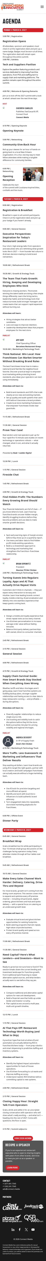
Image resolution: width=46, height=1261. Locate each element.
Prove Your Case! (13, 430)
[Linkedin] (13, 1230)
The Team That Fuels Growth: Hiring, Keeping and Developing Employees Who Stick (22, 282)
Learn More (12, 1167)
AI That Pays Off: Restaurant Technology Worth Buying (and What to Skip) (21, 1031)
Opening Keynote (13, 130)
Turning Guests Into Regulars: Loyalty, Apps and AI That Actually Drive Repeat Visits (21, 581)
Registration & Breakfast (17, 210)
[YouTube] (33, 1230)
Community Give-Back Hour (19, 144)
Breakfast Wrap (12, 841)
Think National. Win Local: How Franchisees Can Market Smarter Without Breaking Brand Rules (22, 357)
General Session (12, 653)
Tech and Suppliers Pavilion (19, 64)
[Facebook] (20, 1230)
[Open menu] (42, 6)
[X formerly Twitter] (26, 1230)
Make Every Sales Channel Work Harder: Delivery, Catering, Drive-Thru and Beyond (23, 882)
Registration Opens (14, 41)
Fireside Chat (11, 474)
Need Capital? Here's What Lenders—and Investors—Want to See (23, 958)
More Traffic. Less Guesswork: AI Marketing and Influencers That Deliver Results (22, 756)
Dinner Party (10, 820)
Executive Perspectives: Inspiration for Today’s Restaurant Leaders (17, 237)
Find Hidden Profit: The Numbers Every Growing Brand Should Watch (23, 500)
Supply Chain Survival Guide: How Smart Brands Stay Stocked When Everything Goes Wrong (22, 679)
